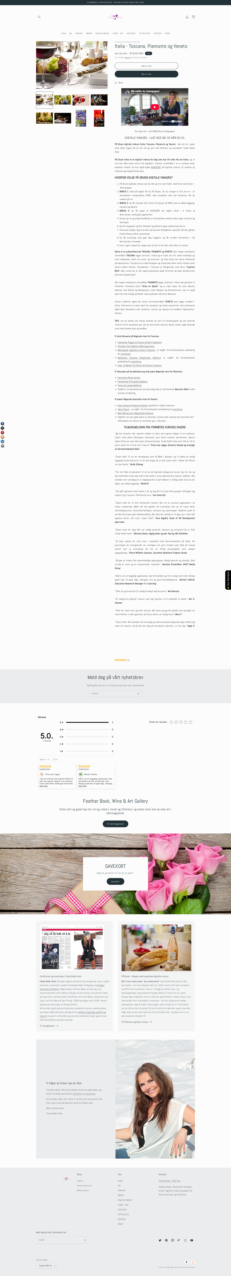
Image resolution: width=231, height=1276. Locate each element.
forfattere (77, 1093)
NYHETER (122, 1219)
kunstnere (90, 1093)
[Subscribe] (138, 693)
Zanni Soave (123, 409)
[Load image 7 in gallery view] (81, 118)
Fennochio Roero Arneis (129, 377)
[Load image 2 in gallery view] (62, 100)
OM (119, 1185)
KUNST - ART (123, 1205)
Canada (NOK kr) (45, 1265)
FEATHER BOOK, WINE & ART (173, 1267)
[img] (120, 660)
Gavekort (115, 881)
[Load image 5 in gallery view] (44, 118)
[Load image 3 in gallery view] (81, 100)
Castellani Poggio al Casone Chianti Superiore (140, 342)
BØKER (121, 1195)
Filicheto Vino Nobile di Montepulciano (136, 346)
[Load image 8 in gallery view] (99, 118)
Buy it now (146, 74)
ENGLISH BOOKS (125, 1200)
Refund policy (83, 1190)
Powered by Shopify (189, 1267)
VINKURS (121, 1190)
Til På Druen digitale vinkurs (135, 1021)
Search (80, 1181)
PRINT (120, 1224)
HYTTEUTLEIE (123, 1214)
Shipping (128, 57)
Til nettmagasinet (115, 823)
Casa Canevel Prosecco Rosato (133, 405)
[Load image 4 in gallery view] (99, 100)
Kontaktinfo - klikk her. (170, 1180)
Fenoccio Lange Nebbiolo (130, 385)
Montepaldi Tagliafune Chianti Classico (136, 350)
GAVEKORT (156, 167)
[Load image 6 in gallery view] (62, 118)
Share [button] (120, 82)
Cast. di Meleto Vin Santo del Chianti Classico (140, 365)
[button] (39, 17)
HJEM (120, 1181)
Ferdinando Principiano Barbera (133, 381)
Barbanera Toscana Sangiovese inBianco (139, 357)
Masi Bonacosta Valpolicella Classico (136, 413)
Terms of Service (84, 1185)
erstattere (126, 353)
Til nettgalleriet (47, 1025)
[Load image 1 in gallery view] (44, 100)
